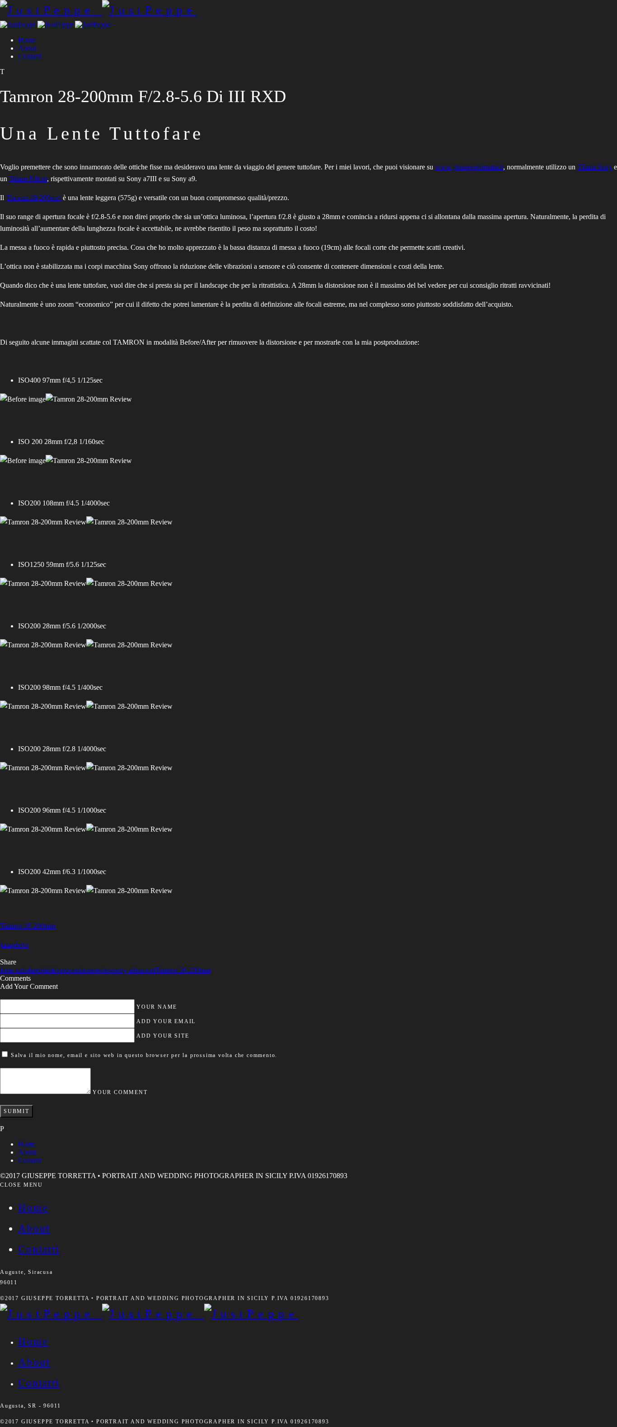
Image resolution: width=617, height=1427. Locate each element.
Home (27, 40)
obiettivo (51, 970)
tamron (145, 970)
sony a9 (124, 970)
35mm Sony (594, 167)
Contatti (29, 56)
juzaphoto (14, 945)
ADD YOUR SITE (162, 1036)
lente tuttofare (19, 970)
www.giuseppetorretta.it (469, 167)
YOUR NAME (156, 1007)
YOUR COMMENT (120, 1092)
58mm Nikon (28, 178)
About (27, 48)
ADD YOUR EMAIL (166, 1021)
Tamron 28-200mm (33, 197)
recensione (79, 970)
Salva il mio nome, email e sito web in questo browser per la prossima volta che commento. (144, 1055)
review (103, 970)
